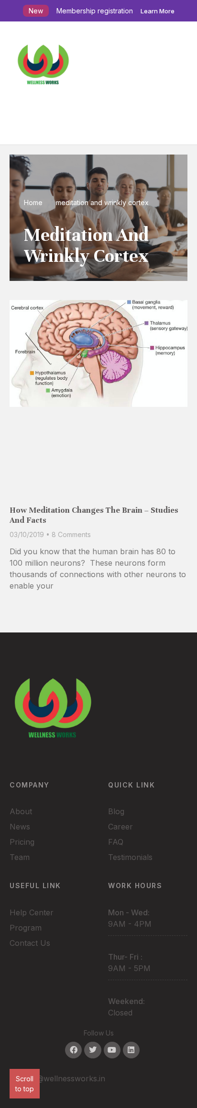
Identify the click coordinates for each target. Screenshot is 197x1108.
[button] (98, 121)
